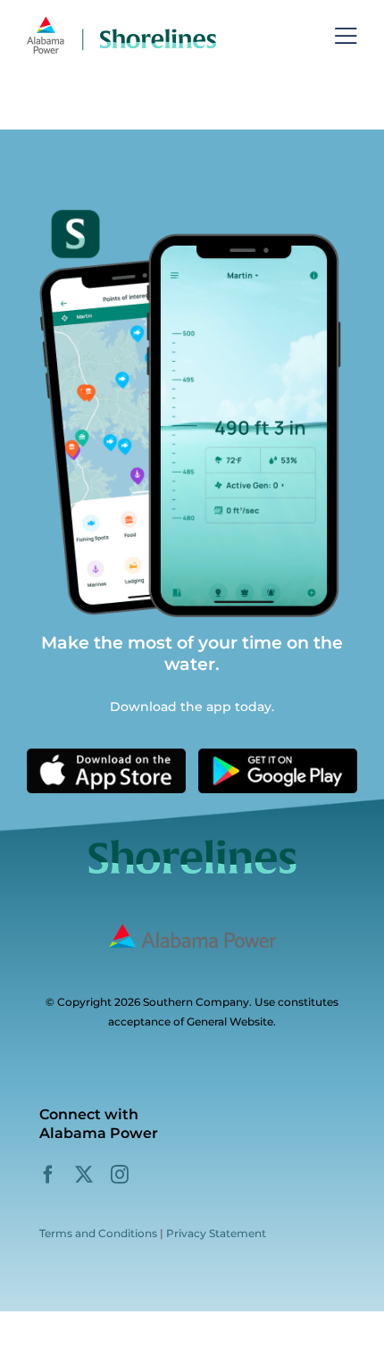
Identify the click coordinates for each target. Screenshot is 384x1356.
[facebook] (48, 1175)
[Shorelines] (121, 21)
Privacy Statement (216, 1233)
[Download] (106, 755)
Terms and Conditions (98, 1233)
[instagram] (120, 1175)
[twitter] (84, 1175)
